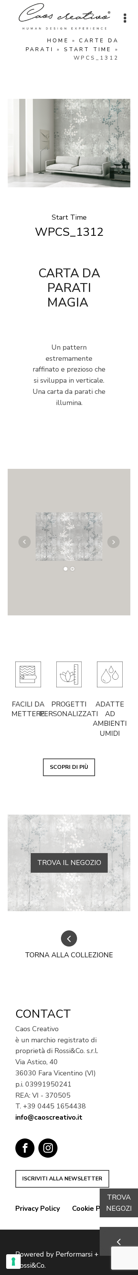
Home (58, 40)
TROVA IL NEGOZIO (69, 862)
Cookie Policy (93, 1208)
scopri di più (69, 767)
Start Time (88, 49)
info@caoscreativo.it (48, 1117)
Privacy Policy (37, 1208)
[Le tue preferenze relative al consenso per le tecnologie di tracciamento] (13, 1261)
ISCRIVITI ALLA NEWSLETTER (62, 1178)
